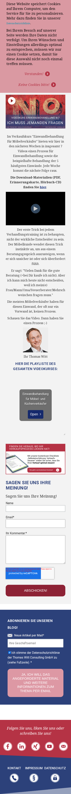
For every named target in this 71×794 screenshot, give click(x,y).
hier (43, 187)
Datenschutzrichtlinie (18, 23)
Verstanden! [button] (33, 73)
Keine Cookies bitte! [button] (33, 84)
